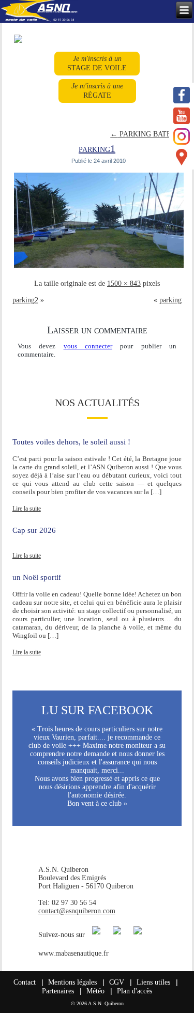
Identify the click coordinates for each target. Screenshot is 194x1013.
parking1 (97, 148)
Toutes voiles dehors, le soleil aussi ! (71, 442)
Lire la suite (26, 508)
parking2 (25, 300)
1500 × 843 (124, 283)
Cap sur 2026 (34, 530)
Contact (24, 982)
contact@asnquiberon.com (76, 911)
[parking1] (98, 267)
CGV (116, 982)
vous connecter (88, 346)
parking (170, 300)
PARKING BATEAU (146, 134)
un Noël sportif (36, 577)
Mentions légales (72, 982)
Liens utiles (153, 982)
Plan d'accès (134, 991)
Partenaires (58, 991)
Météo (95, 991)
